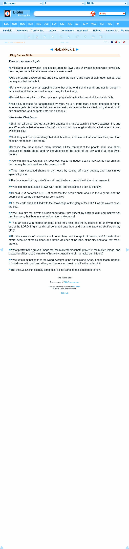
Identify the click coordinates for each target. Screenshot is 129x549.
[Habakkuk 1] (4, 257)
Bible (6, 42)
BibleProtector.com (71, 282)
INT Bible (76, 286)
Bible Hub (64, 293)
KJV (11, 42)
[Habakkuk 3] (125, 257)
